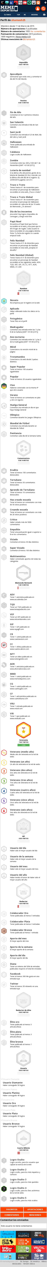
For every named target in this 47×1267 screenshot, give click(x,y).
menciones (35, 1215)
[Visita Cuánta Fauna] (23, 1241)
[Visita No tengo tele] (39, 1256)
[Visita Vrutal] (39, 1249)
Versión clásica (29, 1264)
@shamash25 (29, 39)
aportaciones (35, 1209)
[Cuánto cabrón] (20, 2)
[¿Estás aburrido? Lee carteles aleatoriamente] (24, 14)
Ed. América (35, 1261)
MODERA (34, 15)
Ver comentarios (37, 31)
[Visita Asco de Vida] (39, 1234)
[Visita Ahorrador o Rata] (23, 1256)
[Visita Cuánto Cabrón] (23, 1249)
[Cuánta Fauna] (38, 2)
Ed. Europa (24, 1261)
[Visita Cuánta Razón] (23, 1234)
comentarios (12, 1215)
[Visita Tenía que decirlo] (8, 1249)
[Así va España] (16, 2)
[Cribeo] (29, 2)
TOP (18, 15)
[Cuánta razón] (7, 2)
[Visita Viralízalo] (8, 1234)
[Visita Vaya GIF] (8, 1256)
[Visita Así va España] (8, 1241)
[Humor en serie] (34, 2)
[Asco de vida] (2, 2)
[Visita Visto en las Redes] (39, 1241)
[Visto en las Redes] (11, 2)
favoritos (11, 1209)
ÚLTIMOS (7, 15)
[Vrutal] (25, 2)
